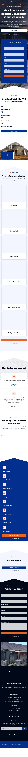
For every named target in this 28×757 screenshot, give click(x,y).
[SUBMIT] (24, 728)
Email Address (4, 604)
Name (5, 46)
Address (5, 63)
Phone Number (7, 51)
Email (5, 57)
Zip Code (3, 616)
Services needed (7, 69)
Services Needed (5, 622)
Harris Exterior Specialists (14, 683)
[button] (3, 4)
